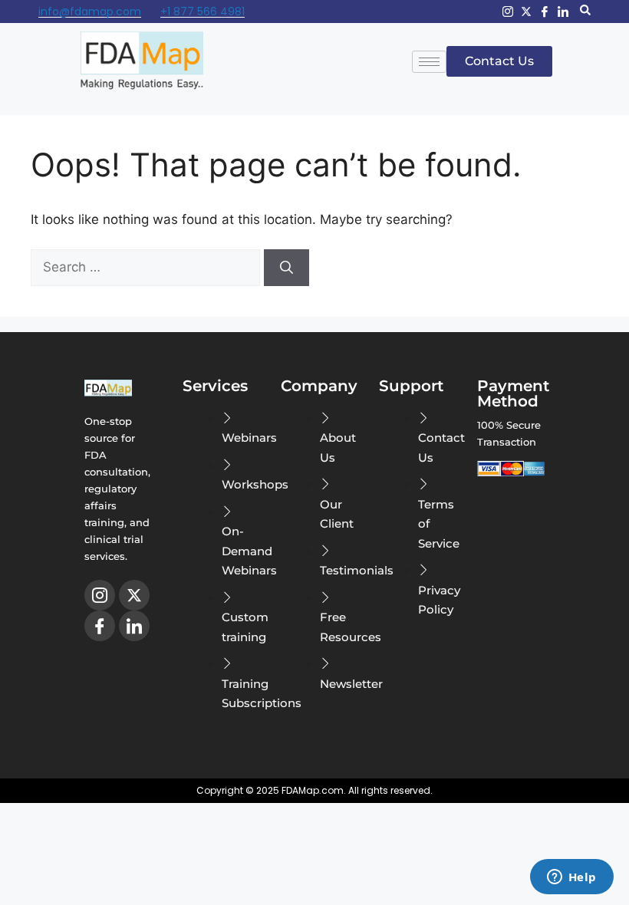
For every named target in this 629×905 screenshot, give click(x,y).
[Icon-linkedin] (563, 11)
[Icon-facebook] (544, 11)
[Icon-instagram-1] (507, 11)
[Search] (286, 267)
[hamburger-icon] (429, 62)
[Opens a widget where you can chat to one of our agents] (571, 878)
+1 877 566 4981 (202, 11)
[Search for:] (147, 267)
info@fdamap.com (89, 11)
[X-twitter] (526, 11)
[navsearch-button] (585, 11)
